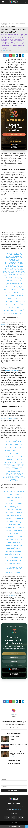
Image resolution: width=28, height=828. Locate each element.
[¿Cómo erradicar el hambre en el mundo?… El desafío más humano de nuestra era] (5, 754)
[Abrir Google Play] (14, 145)
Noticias (5, 23)
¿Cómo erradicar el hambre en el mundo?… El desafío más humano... (18, 753)
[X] (7, 55)
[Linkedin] (17, 55)
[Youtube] (20, 727)
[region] (14, 14)
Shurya (4, 50)
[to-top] (26, 826)
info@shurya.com (17, 809)
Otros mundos (11, 23)
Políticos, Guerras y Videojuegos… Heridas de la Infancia (17, 738)
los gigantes (11, 595)
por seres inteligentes (11, 370)
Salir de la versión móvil (14, 826)
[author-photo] (14, 714)
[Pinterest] (10, 55)
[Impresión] (20, 55)
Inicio (2, 23)
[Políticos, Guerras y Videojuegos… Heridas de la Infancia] (5, 739)
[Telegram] (23, 55)
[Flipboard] (8, 817)
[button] (3, 2)
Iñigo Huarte (12, 741)
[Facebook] (4, 55)
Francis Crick (5, 324)
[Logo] (14, 800)
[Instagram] (10, 727)
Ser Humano (13, 26)
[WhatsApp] (13, 55)
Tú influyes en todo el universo (18, 744)
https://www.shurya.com (14, 718)
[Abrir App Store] (14, 148)
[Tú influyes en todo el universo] (5, 746)
